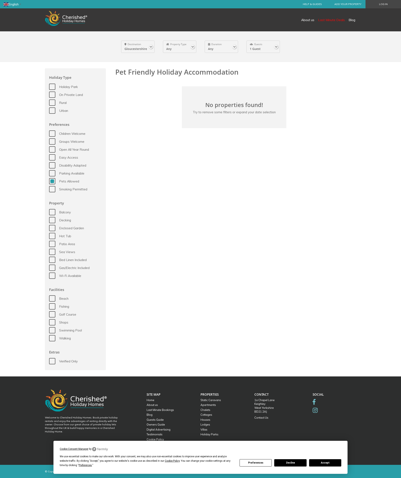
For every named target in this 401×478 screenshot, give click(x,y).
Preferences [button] (85, 465)
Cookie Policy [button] (172, 460)
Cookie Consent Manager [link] (74, 448)
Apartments (208, 405)
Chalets (205, 410)
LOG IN (383, 4)
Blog (352, 20)
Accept (325, 462)
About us (307, 20)
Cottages (206, 414)
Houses (205, 419)
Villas (203, 429)
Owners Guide (156, 424)
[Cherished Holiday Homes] (69, 15)
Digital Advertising (158, 429)
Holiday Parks (209, 434)
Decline (290, 462)
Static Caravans (210, 400)
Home (150, 400)
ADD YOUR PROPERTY (347, 4)
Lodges (205, 424)
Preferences (255, 462)
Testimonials (154, 434)
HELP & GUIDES (312, 4)
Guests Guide (155, 419)
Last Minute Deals (331, 20)
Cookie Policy (155, 439)
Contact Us (261, 417)
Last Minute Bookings (160, 410)
